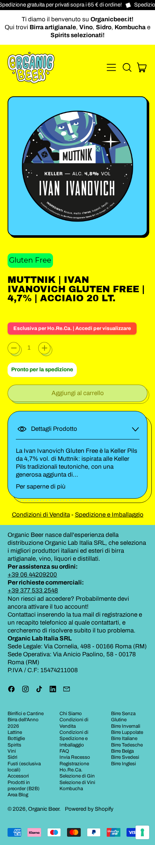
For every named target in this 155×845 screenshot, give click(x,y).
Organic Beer (43, 809)
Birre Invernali (125, 726)
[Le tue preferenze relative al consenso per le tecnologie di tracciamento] (142, 832)
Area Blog (18, 794)
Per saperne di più (41, 486)
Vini (12, 751)
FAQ (64, 751)
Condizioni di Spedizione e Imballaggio (73, 739)
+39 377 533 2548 (33, 590)
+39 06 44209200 (32, 574)
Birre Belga (122, 751)
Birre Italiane (124, 738)
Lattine (15, 732)
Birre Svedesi (125, 757)
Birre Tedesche (127, 745)
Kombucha (71, 788)
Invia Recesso (74, 757)
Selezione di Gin (77, 776)
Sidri (12, 757)
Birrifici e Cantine (26, 713)
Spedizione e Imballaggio (109, 514)
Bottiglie (16, 738)
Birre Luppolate (127, 732)
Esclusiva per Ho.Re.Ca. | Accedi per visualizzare (72, 327)
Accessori (18, 776)
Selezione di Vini (77, 782)
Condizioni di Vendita (41, 514)
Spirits (14, 745)
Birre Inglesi (123, 763)
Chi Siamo (70, 713)
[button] (126, 67)
